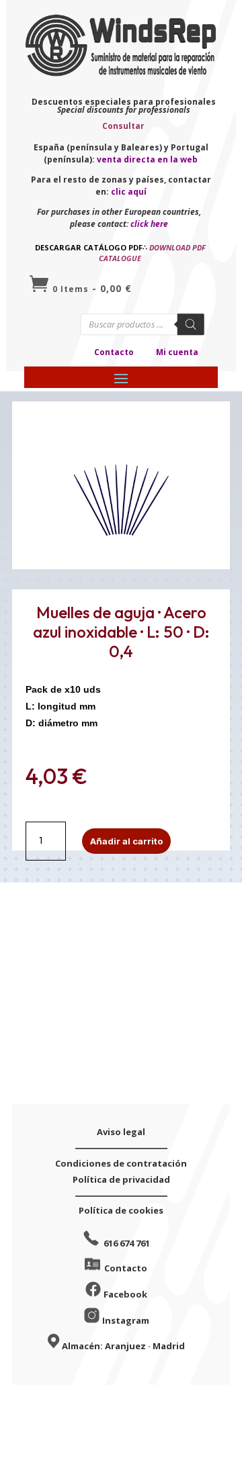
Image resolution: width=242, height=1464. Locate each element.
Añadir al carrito (126, 841)
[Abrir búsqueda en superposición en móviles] (142, 324)
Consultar (123, 126)
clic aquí (129, 191)
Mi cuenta (177, 352)
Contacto (114, 352)
